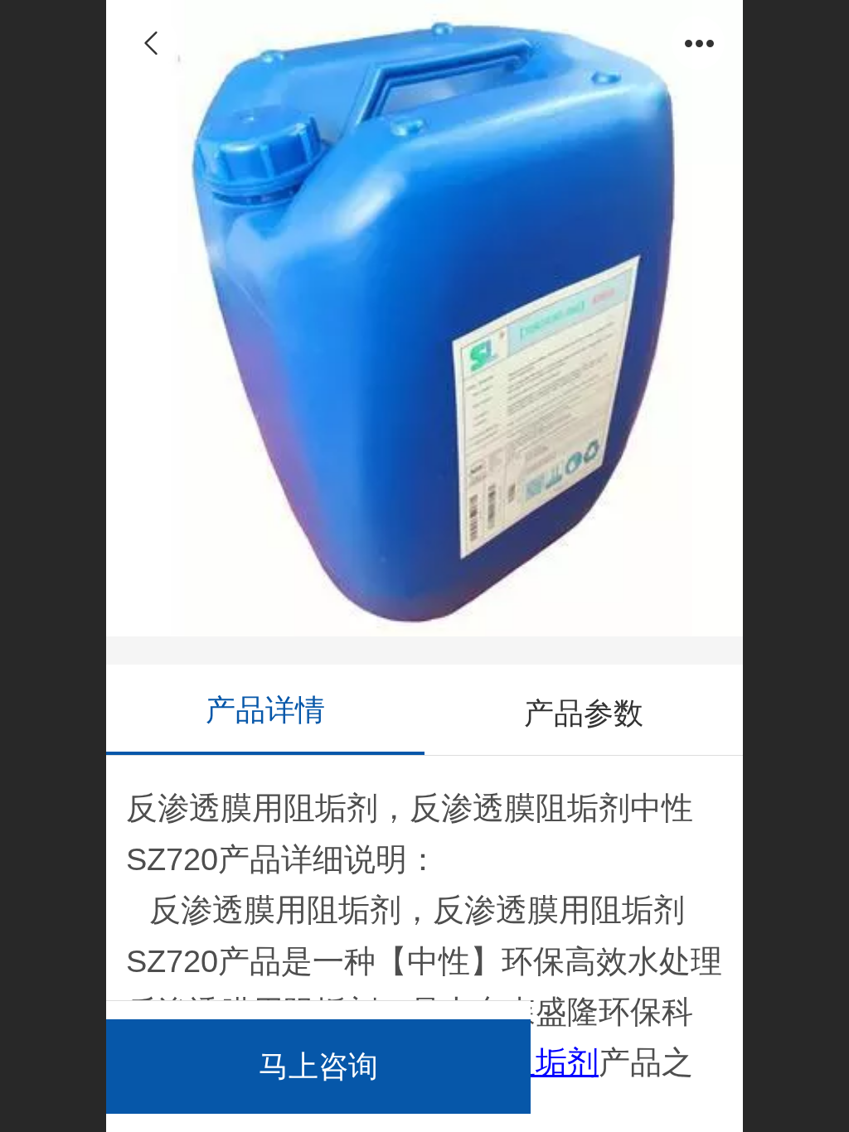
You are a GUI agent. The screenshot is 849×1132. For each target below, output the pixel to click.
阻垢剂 (551, 1062)
